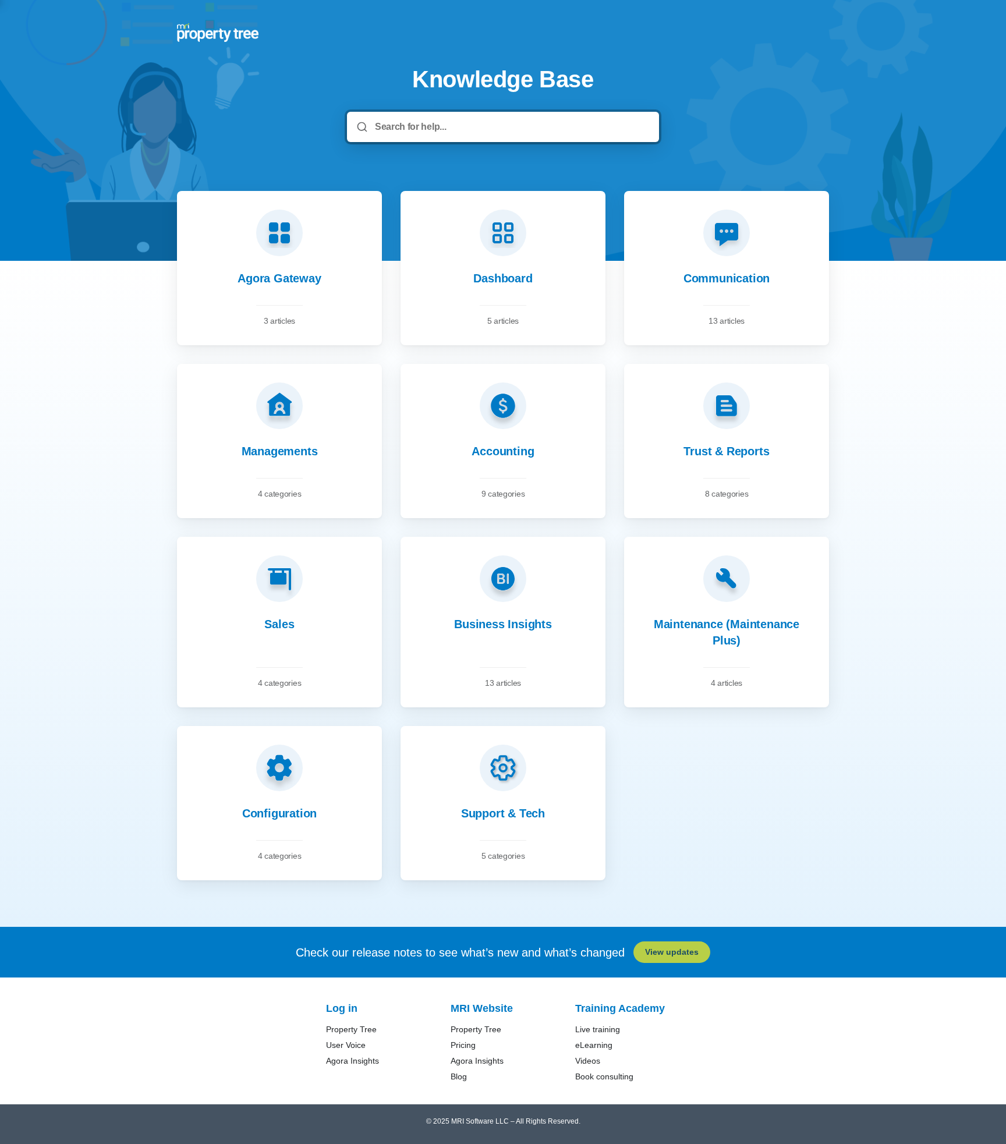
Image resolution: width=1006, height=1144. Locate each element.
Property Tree (351, 1029)
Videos (587, 1060)
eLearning (593, 1045)
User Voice (346, 1045)
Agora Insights (352, 1060)
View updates (672, 952)
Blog (459, 1076)
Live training (597, 1029)
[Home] (217, 33)
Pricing (463, 1045)
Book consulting (604, 1076)
